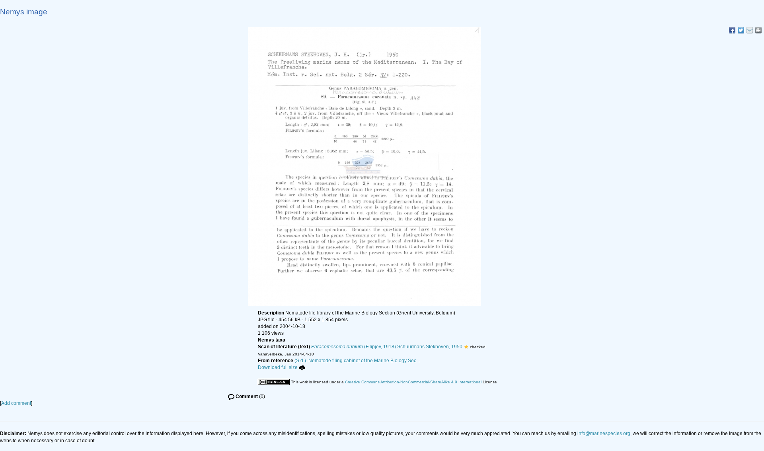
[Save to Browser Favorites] (749, 30)
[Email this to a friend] (758, 30)
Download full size (278, 367)
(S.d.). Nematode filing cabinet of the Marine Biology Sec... (357, 360)
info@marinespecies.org (603, 433)
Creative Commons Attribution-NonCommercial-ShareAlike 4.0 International (413, 382)
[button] (466, 347)
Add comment (16, 403)
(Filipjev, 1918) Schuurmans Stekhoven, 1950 (386, 346)
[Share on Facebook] (732, 30)
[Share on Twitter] (741, 30)
